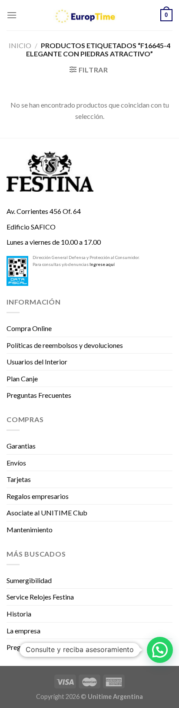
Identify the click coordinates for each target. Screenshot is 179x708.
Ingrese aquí (102, 264)
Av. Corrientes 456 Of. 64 (44, 211)
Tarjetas (19, 479)
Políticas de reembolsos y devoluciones (65, 345)
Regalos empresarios (38, 496)
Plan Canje (22, 378)
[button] (160, 650)
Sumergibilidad (29, 580)
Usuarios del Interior (37, 361)
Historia (19, 614)
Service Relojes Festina (40, 597)
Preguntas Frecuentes (39, 395)
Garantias (21, 446)
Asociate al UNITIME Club (47, 512)
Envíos (16, 463)
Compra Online (29, 328)
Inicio (20, 45)
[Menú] (12, 15)
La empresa (23, 630)
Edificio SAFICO (31, 227)
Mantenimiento (30, 529)
